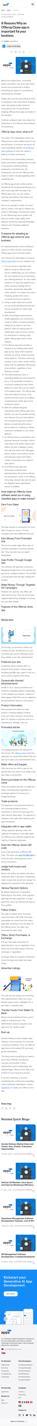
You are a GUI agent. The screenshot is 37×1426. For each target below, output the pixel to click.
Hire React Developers (24, 1371)
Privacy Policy (22, 1394)
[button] (19, 1401)
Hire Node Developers (24, 1377)
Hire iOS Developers (23, 1374)
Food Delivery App (6, 1374)
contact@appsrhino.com (13, 1349)
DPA (19, 1397)
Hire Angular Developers (24, 1368)
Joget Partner (5, 1392)
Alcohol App (4, 1368)
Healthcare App (5, 1365)
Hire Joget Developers (24, 1380)
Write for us (4, 1403)
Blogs (2, 1400)
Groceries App (5, 1371)
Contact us (21, 1392)
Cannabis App (5, 1377)
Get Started (11, 1294)
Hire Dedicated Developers (25, 1365)
